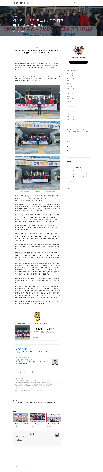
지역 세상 (70, 111)
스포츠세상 (70, 86)
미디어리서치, (70, 131)
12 (78, 176)
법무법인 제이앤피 (21, 349)
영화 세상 (70, 109)
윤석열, (80, 129)
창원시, (74, 129)
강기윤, (81, 131)
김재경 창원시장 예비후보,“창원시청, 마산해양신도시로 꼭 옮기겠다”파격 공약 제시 (32, 382)
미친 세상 (70, 96)
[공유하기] (20, 372)
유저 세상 (70, 98)
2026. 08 (78, 168)
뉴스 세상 (70, 78)
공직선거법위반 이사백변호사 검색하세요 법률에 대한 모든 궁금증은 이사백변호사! (32, 362)
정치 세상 (17, 378)
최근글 (68, 137)
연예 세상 (70, 104)
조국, (78, 129)
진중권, (83, 129)
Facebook (69, 150)
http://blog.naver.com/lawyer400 (24, 357)
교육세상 (70, 73)
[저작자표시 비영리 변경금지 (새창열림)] (32, 372)
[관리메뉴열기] (100, 3)
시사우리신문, (85, 131)
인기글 (73, 137)
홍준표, (77, 131)
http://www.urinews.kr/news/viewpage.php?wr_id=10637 (31, 323)
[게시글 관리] (22, 372)
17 (73, 178)
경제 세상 (70, 93)
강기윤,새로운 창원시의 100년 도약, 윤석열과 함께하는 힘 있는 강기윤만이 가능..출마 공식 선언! (33, 386)
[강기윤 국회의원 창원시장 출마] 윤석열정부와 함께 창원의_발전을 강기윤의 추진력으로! (33, 384)
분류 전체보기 (72, 70)
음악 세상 (70, 116)
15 (86, 176)
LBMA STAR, (70, 129)
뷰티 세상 (70, 91)
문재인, (74, 131)
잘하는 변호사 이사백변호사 (24, 360)
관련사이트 (82, 466)
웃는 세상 (70, 101)
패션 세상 (70, 88)
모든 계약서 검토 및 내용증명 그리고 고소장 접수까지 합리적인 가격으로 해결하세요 (36, 351)
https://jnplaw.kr (20, 346)
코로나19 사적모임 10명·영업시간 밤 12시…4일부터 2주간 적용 (28, 390)
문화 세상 (70, 106)
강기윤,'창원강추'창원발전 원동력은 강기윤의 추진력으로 (26, 380)
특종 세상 (70, 81)
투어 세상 (70, 114)
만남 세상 (70, 119)
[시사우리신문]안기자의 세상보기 (21, 3)
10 (73, 176)
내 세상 (70, 75)
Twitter (75, 150)
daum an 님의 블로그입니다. (22, 436)
